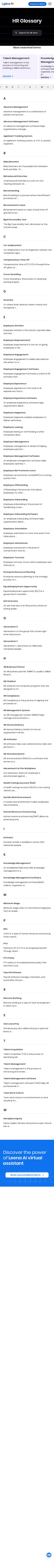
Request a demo (37, 4)
